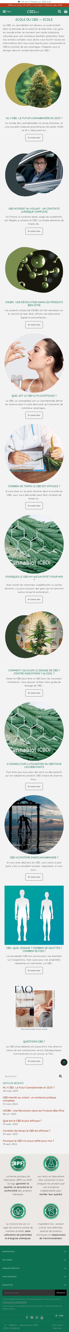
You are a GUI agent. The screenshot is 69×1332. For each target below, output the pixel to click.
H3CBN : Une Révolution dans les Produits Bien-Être (34, 304)
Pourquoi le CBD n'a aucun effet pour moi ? (34, 578)
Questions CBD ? (34, 1041)
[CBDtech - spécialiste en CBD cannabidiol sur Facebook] (27, 1317)
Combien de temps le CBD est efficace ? (34, 486)
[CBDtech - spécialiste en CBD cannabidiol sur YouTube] (42, 1317)
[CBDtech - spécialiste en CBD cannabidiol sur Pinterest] (32, 1317)
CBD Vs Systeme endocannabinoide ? (34, 857)
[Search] (59, 11)
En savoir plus (34, 137)
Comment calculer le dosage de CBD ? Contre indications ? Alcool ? (34, 672)
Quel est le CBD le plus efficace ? (34, 395)
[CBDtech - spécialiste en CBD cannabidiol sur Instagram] (37, 1317)
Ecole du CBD (27, 19)
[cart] (66, 11)
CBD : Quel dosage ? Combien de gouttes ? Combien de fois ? (34, 949)
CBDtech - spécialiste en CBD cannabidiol (23, 1326)
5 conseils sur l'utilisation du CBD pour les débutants (34, 765)
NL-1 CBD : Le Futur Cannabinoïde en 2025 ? (34, 118)
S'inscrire (61, 1292)
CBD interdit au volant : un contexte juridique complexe (34, 210)
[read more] (34, 85)
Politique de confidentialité (14, 1302)
